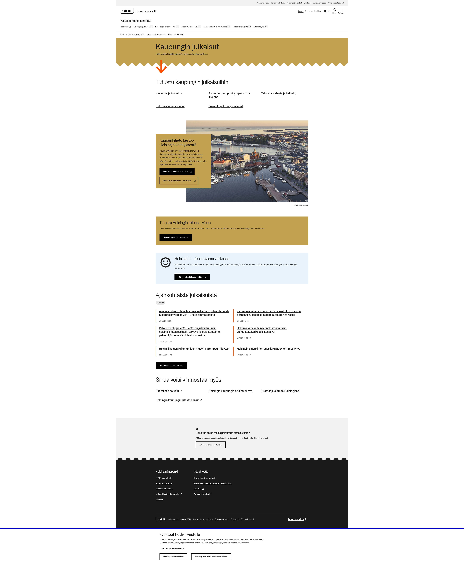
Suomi (300, 11)
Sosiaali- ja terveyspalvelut (225, 106)
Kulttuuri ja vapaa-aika (170, 106)
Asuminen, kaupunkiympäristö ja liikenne (229, 95)
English (317, 11)
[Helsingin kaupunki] (161, 519)
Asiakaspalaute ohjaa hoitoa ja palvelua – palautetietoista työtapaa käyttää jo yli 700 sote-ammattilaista (194, 313)
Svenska (308, 11)
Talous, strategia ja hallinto (278, 93)
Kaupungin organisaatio (157, 34)
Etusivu (122, 34)
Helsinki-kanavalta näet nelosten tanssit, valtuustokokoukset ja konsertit (262, 330)
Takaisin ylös (296, 519)
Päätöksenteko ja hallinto (137, 34)
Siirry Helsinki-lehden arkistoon (192, 277)
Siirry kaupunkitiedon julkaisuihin (180, 180)
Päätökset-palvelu (169, 391)
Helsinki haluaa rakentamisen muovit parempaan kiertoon (194, 349)
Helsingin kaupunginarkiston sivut (179, 400)
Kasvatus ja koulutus (169, 93)
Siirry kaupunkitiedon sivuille (179, 171)
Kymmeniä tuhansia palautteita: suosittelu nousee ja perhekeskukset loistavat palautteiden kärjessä (269, 313)
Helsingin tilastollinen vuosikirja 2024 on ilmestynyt (268, 349)
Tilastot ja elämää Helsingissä (280, 391)
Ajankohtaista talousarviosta (176, 237)
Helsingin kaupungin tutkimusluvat (230, 391)
